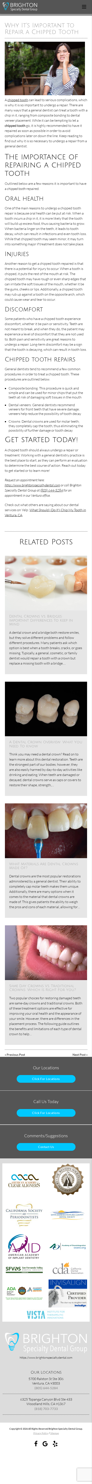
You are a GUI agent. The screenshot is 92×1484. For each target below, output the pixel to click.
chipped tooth (17, 100)
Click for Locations (46, 1079)
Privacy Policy (40, 1433)
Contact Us (46, 1147)
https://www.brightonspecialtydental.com (32, 485)
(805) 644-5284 (51, 490)
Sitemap (54, 1433)
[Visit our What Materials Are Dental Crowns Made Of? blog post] (46, 830)
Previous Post (16, 1054)
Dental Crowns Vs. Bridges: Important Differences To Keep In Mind (41, 620)
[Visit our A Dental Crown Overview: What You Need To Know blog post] (46, 709)
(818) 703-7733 (46, 1409)
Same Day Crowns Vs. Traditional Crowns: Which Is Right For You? (42, 988)
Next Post (79, 1054)
